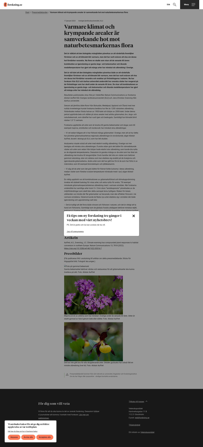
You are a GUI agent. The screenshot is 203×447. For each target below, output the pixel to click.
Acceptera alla (45, 437)
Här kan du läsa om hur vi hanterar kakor (22, 431)
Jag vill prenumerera (75, 231)
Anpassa (14, 437)
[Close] (133, 216)
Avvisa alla (28, 437)
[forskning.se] (11, 4)
